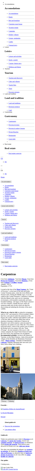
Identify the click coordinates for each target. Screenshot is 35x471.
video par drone (24, 446)
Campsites (12, 31)
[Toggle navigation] (1, 165)
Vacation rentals (13, 27)
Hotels (11, 17)
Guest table (12, 139)
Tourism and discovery (16, 78)
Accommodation (6, 181)
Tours (10, 88)
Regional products (14, 107)
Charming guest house (15, 24)
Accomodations (9, 4)
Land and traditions (14, 103)
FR (6, 162)
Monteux (25, 281)
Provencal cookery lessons (17, 128)
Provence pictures (14, 92)
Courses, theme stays (15, 63)
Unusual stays (13, 45)
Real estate (8, 144)
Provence (27, 439)
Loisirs (7, 47)
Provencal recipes (14, 125)
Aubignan (11, 279)
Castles (11, 42)
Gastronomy (8, 112)
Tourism (7, 69)
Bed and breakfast (14, 20)
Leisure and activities (15, 56)
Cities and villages (14, 81)
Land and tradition (10, 94)
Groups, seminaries (14, 38)
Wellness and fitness (15, 67)
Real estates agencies (15, 153)
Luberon (4, 441)
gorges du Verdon (15, 441)
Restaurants (12, 135)
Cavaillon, (13, 282)
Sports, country (13, 60)
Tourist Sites (12, 85)
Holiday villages (14, 35)
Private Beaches (13, 132)
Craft (10, 110)
